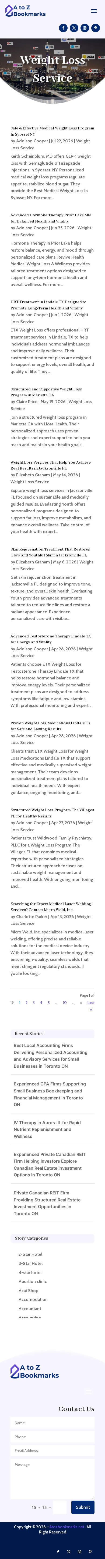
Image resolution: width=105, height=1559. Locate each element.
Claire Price (26, 401)
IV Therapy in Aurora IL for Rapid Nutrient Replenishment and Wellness (47, 1129)
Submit (83, 1507)
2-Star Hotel (30, 1254)
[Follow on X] (74, 28)
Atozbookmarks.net (67, 1527)
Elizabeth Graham (33, 474)
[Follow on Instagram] (84, 28)
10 (65, 1002)
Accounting (30, 1317)
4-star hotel (30, 1272)
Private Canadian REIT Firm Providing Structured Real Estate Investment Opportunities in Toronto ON (47, 1203)
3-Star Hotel (31, 1263)
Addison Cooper (32, 140)
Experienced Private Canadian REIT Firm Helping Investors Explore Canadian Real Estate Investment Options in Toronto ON (50, 1165)
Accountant (30, 1308)
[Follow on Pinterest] (95, 28)
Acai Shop (28, 1290)
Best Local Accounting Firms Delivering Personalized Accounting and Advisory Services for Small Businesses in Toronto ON (51, 1056)
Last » (91, 1006)
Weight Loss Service (29, 481)
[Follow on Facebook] (63, 28)
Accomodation (33, 1299)
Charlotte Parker (31, 916)
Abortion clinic (33, 1281)
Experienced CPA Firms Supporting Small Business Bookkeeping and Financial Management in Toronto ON (50, 1094)
